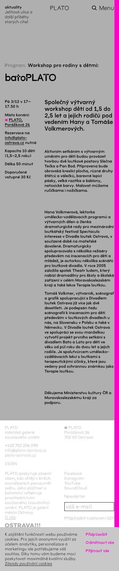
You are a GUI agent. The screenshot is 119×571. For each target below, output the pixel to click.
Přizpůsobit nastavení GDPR (90, 518)
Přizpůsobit (96, 534)
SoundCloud (75, 488)
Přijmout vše (97, 550)
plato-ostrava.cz (20, 455)
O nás (10, 517)
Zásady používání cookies (28, 563)
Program (15, 65)
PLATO (59, 8)
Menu (106, 8)
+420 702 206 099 (21, 445)
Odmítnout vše (100, 542)
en (14, 463)
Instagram (74, 478)
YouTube (72, 483)
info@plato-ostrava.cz (25, 450)
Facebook (73, 473)
